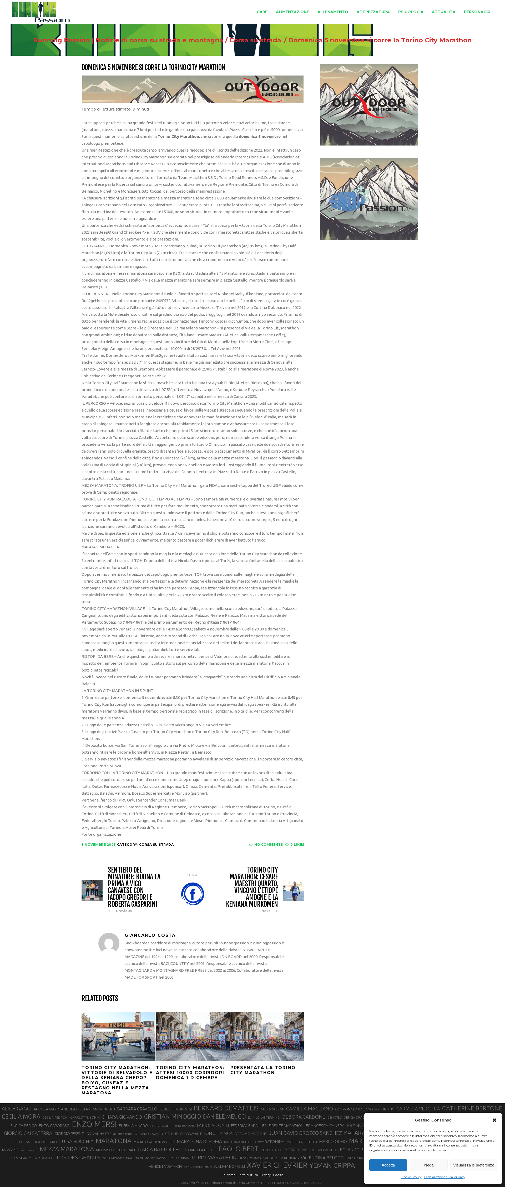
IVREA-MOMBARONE (251, 1133)
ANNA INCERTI (104, 1109)
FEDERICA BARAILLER (249, 1125)
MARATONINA (271, 1141)
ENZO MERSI (94, 1124)
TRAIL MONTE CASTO (150, 1158)
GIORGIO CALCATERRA (28, 1133)
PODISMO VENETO (323, 1150)
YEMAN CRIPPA (332, 1165)
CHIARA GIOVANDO (122, 1116)
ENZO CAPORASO (54, 1125)
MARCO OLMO (333, 1141)
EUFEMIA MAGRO (133, 1125)
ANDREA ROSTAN (75, 1109)
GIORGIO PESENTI (69, 1133)
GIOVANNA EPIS (99, 1133)
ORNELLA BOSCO (202, 1150)
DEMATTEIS (334, 1117)
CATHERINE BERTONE (472, 1108)
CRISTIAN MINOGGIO (172, 1116)
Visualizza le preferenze (473, 1165)
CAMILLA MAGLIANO (309, 1108)
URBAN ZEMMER (250, 1158)
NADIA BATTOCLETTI (162, 1149)
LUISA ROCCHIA (76, 1141)
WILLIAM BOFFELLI (229, 1166)
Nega (428, 1165)
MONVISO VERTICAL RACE (116, 1150)
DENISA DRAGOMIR (358, 1117)
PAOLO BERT (239, 1148)
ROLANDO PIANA (356, 1149)
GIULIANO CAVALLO (149, 1133)
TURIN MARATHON (214, 1157)
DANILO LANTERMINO (264, 1117)
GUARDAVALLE (191, 1133)
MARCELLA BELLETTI (301, 1142)
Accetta (388, 1165)
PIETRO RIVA (295, 1150)
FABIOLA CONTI (213, 1125)
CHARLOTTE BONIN (85, 1117)
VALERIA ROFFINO (359, 1158)
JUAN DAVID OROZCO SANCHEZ (305, 1133)
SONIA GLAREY (19, 1158)
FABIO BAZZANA (184, 1126)
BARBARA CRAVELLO (137, 1108)
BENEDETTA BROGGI (175, 1109)
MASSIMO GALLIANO (20, 1150)
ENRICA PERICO (24, 1126)
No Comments (268, 845)
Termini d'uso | (249, 1174)
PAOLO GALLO (271, 1150)
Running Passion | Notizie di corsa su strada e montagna (128, 40)
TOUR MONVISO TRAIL (117, 1158)
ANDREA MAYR (46, 1109)
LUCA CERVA (21, 1142)
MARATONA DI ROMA (199, 1141)
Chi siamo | (229, 1174)
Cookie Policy (411, 1177)
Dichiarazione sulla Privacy (444, 1177)
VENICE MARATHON (165, 1166)
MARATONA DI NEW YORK (154, 1142)
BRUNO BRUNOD (272, 1109)
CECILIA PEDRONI (55, 1117)
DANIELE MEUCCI (224, 1116)
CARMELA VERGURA (418, 1108)
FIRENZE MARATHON (286, 1126)
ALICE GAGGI (17, 1108)
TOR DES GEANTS (78, 1157)
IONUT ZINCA (218, 1133)
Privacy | (266, 1174)
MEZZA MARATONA (67, 1148)
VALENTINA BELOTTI (323, 1157)
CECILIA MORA (21, 1116)
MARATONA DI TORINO (240, 1142)
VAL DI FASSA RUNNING (281, 1158)
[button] (494, 1120)
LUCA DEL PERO (44, 1142)
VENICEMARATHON (198, 1166)
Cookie (278, 1174)
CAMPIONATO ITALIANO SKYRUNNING (364, 1109)
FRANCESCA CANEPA (325, 1125)
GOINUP (171, 1133)
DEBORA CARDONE (303, 1117)
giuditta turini (123, 1133)
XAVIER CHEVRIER (277, 1165)
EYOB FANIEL (160, 1126)
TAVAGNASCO (43, 1158)
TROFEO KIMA (178, 1158)
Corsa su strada (255, 40)
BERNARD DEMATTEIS (226, 1108)
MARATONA (114, 1140)
